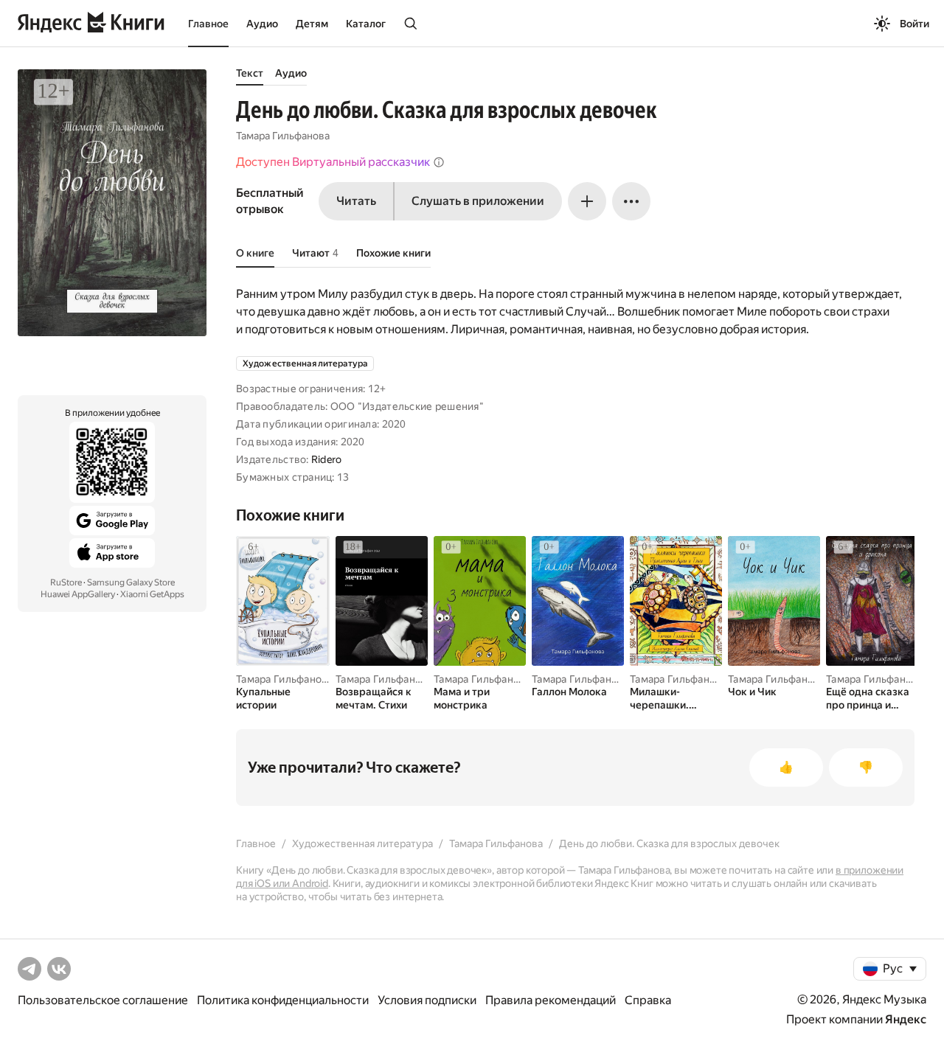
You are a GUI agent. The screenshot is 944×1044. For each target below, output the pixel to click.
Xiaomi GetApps (152, 594)
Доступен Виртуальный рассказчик (333, 162)
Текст (249, 73)
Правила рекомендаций (550, 1000)
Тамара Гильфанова (283, 136)
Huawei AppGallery (78, 594)
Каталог (366, 23)
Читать (356, 201)
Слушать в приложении (478, 201)
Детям (312, 23)
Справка (648, 1000)
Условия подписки (427, 1000)
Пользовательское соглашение (103, 1000)
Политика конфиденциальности (283, 1000)
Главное (208, 23)
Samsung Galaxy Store (131, 582)
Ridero (326, 459)
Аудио (262, 23)
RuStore (66, 582)
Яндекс (905, 1019)
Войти (914, 23)
